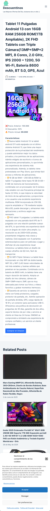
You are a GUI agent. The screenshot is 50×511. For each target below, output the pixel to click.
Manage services (9, 483)
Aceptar (25, 490)
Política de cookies (13, 508)
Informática (10, 79)
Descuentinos (13, 8)
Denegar (25, 496)
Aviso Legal (39, 508)
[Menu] (46, 6)
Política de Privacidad (27, 508)
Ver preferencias (25, 502)
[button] (46, 459)
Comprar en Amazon (15, 331)
